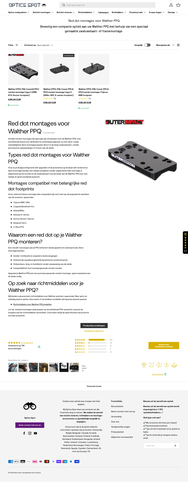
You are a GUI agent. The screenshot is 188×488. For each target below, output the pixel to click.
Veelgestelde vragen (120, 426)
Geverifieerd (157, 374)
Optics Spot (18, 472)
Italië (66, 442)
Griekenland (77, 439)
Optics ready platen (17, 12)
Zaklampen (103, 12)
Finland (86, 436)
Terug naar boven (94, 386)
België (68, 433)
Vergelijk (138, 45)
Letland (73, 442)
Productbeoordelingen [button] (94, 325)
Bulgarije (76, 433)
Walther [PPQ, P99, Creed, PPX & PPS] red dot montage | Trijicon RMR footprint (94, 92)
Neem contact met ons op (30, 425)
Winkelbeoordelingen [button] (94, 331)
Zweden (82, 448)
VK (99, 448)
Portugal (95, 445)
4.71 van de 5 (27, 342)
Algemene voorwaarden (122, 437)
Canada (85, 433)
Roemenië (65, 448)
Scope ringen (155, 12)
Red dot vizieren (64, 12)
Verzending (116, 416)
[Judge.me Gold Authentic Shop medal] (151, 365)
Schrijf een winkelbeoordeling (164, 345)
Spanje (74, 448)
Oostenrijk (97, 430)
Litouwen (82, 442)
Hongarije (88, 439)
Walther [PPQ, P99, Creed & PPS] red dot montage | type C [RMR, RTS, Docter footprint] (23, 92)
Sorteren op (30, 45)
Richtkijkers (117, 12)
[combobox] (107, 5)
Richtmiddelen (85, 12)
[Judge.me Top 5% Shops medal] (174, 365)
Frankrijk (95, 436)
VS (88, 451)
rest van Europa (79, 451)
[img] (24, 342)
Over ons (115, 421)
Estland (78, 436)
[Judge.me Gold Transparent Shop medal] (159, 365)
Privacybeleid (117, 432)
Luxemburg (92, 442)
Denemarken (69, 436)
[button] (185, 242)
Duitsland (66, 439)
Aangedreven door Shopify (31, 472)
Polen (87, 445)
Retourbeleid (117, 406)
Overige (171, 12)
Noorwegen (79, 445)
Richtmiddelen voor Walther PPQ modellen (32, 304)
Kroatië (92, 433)
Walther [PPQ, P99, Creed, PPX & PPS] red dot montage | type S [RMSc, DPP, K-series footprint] (58, 92)
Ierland (96, 439)
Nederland (68, 445)
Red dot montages (41, 12)
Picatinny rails (136, 12)
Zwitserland (92, 448)
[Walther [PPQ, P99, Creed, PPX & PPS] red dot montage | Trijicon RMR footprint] (94, 69)
